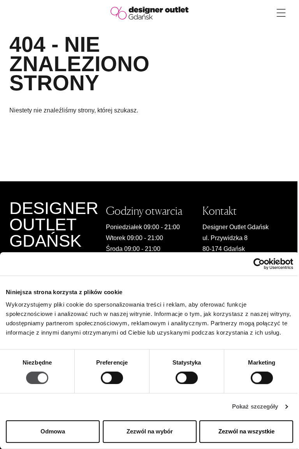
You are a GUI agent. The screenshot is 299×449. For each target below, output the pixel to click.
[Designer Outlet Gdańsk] (149, 12)
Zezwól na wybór (150, 431)
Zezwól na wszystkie (246, 431)
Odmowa (52, 431)
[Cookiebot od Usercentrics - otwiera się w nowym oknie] (259, 264)
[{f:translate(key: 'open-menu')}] (281, 12)
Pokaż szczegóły (255, 406)
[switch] (112, 378)
